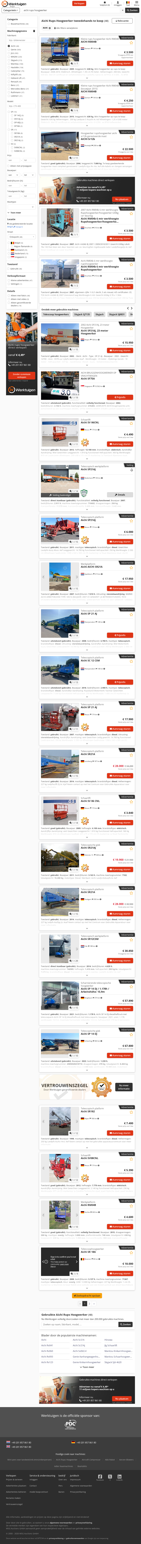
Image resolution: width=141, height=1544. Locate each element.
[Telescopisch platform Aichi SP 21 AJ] (60, 623)
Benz (15, 85)
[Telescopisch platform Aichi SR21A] (60, 764)
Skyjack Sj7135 (82, 314)
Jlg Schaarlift (111, 1345)
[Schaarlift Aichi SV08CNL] (60, 1168)
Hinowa (108, 1339)
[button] (136, 3)
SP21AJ (18, 119)
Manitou (17, 63)
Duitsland (20, 250)
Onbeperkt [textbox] (16, 236)
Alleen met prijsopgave (21, 166)
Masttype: (11, 202)
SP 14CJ (19, 115)
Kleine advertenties (21, 280)
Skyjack (16, 60)
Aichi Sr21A (78, 1339)
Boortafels (82, 1466)
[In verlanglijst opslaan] (131, 43)
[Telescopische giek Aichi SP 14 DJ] (60, 1044)
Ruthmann (17, 92)
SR (14, 129)
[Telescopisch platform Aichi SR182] (60, 1121)
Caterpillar (17, 71)
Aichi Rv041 (47, 1345)
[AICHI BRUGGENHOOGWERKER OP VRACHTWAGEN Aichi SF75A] (60, 385)
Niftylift (16, 74)
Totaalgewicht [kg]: (16, 191)
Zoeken (133, 10)
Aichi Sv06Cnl (79, 1351)
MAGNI (16, 56)
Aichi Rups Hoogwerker (66, 1459)
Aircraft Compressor (91, 1459)
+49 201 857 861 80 (21, 1442)
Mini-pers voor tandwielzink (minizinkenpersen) (29, 1459)
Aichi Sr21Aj (79, 1345)
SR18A (18, 133)
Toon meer (88, 1367)
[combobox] (22, 236)
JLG (14, 53)
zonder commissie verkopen (21, 375)
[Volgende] (77, 51)
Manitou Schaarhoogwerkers (120, 1356)
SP (14, 111)
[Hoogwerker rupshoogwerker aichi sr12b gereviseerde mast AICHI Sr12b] (60, 146)
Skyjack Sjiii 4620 (113, 1362)
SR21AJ (18, 140)
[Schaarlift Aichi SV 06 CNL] (60, 811)
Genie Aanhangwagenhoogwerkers (91, 1356)
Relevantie (123, 20)
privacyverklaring (56, 1538)
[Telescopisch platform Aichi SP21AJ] (60, 530)
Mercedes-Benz (20, 88)
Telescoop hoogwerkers (56, 314)
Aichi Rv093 (47, 1356)
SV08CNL (19, 151)
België (15, 226)
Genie (16, 49)
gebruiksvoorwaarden (75, 1538)
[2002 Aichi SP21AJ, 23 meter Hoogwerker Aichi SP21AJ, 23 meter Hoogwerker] (60, 337)
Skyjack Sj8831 (117, 314)
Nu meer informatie (124, 1087)
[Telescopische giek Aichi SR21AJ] (60, 858)
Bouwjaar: (12, 170)
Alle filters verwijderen (67, 28)
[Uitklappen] (87, 78)
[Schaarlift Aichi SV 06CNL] (60, 432)
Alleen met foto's (20, 295)
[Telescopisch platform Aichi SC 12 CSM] (60, 670)
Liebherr (16, 96)
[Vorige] (43, 51)
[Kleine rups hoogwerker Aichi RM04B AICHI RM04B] (60, 52)
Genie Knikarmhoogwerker (87, 1362)
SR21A (18, 136)
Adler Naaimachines (63, 1466)
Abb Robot (110, 1459)
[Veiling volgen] (131, 470)
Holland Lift (18, 78)
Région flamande (23, 246)
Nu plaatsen (121, 199)
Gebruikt (16, 268)
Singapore (20, 257)
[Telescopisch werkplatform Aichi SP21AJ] (60, 479)
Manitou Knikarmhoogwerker (120, 1351)
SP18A (18, 126)
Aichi (15, 46)
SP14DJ (18, 122)
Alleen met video (20, 299)
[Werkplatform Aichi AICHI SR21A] (60, 577)
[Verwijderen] (122, 10)
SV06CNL (19, 147)
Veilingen (16, 284)
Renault (16, 81)
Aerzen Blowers (126, 1459)
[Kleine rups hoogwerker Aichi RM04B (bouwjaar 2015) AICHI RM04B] (60, 98)
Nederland (21, 253)
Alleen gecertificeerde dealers (21, 304)
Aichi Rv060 (47, 1351)
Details (121, 494)
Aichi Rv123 (47, 1362)
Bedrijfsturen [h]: (15, 180)
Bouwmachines (20, 23)
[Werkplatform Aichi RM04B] (60, 1215)
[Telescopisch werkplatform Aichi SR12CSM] (60, 949)
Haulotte (17, 67)
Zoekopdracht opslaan (88, 1295)
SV (13, 144)
